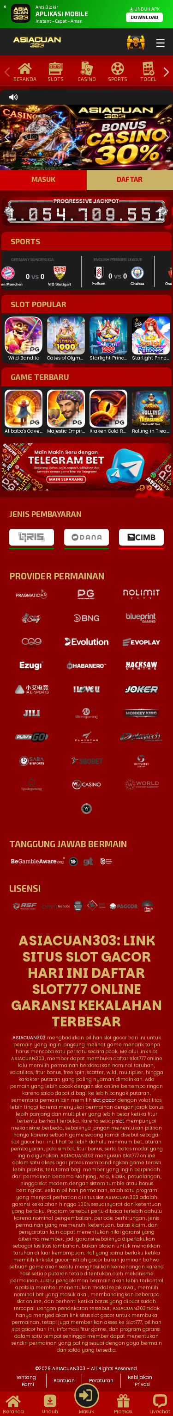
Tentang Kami (26, 1381)
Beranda (24, 79)
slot (120, 1121)
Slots (56, 79)
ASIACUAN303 (29, 1037)
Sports (117, 79)
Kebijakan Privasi (140, 1381)
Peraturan (101, 1380)
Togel (148, 79)
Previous (5, 72)
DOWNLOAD (144, 17)
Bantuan (64, 1380)
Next (163, 72)
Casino (87, 79)
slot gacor (104, 1100)
